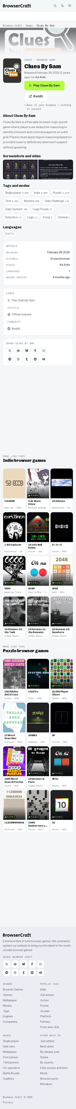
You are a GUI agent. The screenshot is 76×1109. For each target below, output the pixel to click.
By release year (49, 1052)
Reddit (38, 96)
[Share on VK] (35, 359)
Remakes (46, 1084)
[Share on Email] (43, 359)
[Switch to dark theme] (62, 5)
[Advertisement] (38, 16)
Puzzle (44, 1005)
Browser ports (49, 1078)
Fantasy (45, 1021)
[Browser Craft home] (17, 5)
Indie (43, 989)
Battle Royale (11, 1073)
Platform (45, 1016)
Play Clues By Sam (46, 85)
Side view (9, 1046)
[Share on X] (9, 350)
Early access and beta (54, 1068)
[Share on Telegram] (9, 359)
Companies (10, 1021)
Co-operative (11, 1068)
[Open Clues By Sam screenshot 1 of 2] (20, 169)
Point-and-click (49, 1027)
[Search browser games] (55, 5)
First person (10, 1057)
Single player (11, 1041)
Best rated (46, 1046)
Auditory (8, 1078)
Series (44, 1057)
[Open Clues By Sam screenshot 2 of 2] (55, 169)
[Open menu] (69, 5)
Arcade (45, 1011)
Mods (43, 1073)
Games (29, 25)
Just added (47, 1041)
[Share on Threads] (18, 359)
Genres (7, 995)
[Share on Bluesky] (26, 350)
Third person (11, 1062)
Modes (7, 1005)
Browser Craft (12, 25)
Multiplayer (10, 1000)
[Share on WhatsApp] (43, 350)
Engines (8, 1016)
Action (44, 1000)
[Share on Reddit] (18, 350)
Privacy (8, 1102)
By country (46, 1062)
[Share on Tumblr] (26, 359)
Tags (6, 1011)
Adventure (47, 995)
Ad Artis (40, 77)
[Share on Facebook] (35, 350)
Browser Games (13, 989)
